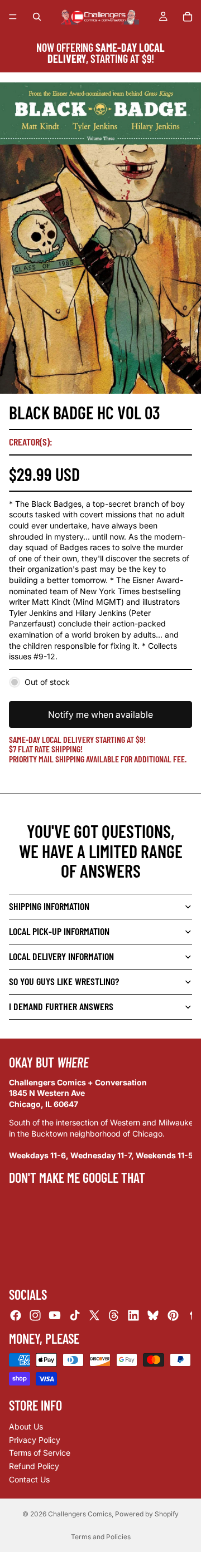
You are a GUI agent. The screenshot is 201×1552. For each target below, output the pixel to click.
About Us (26, 1426)
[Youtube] (54, 1315)
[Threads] (114, 1315)
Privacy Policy (34, 1440)
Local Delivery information (61, 956)
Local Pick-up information (59, 931)
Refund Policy (34, 1466)
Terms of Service (39, 1452)
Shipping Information (49, 906)
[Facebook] (15, 1315)
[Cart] (187, 16)
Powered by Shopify (147, 1514)
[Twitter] (94, 1315)
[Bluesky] (153, 1315)
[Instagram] (35, 1315)
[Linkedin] (133, 1315)
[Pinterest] (173, 1315)
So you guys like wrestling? (64, 981)
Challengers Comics (80, 1514)
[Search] (37, 16)
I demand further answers (61, 1006)
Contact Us (29, 1479)
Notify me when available (100, 714)
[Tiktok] (75, 1315)
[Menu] (13, 17)
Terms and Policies (101, 1537)
